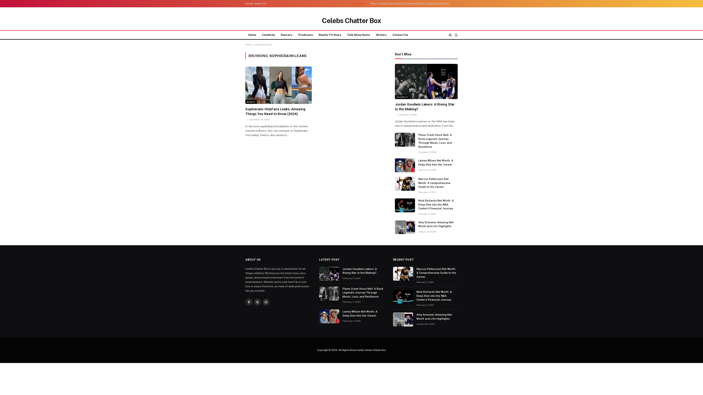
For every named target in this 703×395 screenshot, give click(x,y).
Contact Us (400, 34)
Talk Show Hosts (358, 34)
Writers (381, 34)
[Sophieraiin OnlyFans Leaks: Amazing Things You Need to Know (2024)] (278, 85)
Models (251, 102)
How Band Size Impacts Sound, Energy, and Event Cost (423, 3)
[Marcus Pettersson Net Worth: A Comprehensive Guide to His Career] (405, 184)
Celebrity (268, 34)
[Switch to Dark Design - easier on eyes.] (456, 34)
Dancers (287, 34)
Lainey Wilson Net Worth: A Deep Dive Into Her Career (435, 162)
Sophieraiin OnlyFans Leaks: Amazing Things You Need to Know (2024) (275, 111)
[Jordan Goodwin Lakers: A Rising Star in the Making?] (426, 81)
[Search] (450, 35)
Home (252, 34)
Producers (305, 34)
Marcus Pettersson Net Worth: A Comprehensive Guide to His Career (434, 183)
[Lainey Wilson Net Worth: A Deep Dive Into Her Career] (405, 165)
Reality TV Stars (330, 34)
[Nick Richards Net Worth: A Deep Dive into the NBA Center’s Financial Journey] (405, 205)
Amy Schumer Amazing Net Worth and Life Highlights (436, 224)
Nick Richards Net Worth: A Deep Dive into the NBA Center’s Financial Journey (436, 204)
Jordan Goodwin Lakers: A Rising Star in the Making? (425, 106)
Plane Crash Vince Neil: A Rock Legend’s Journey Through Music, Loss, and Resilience (435, 140)
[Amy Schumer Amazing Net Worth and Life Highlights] (405, 227)
